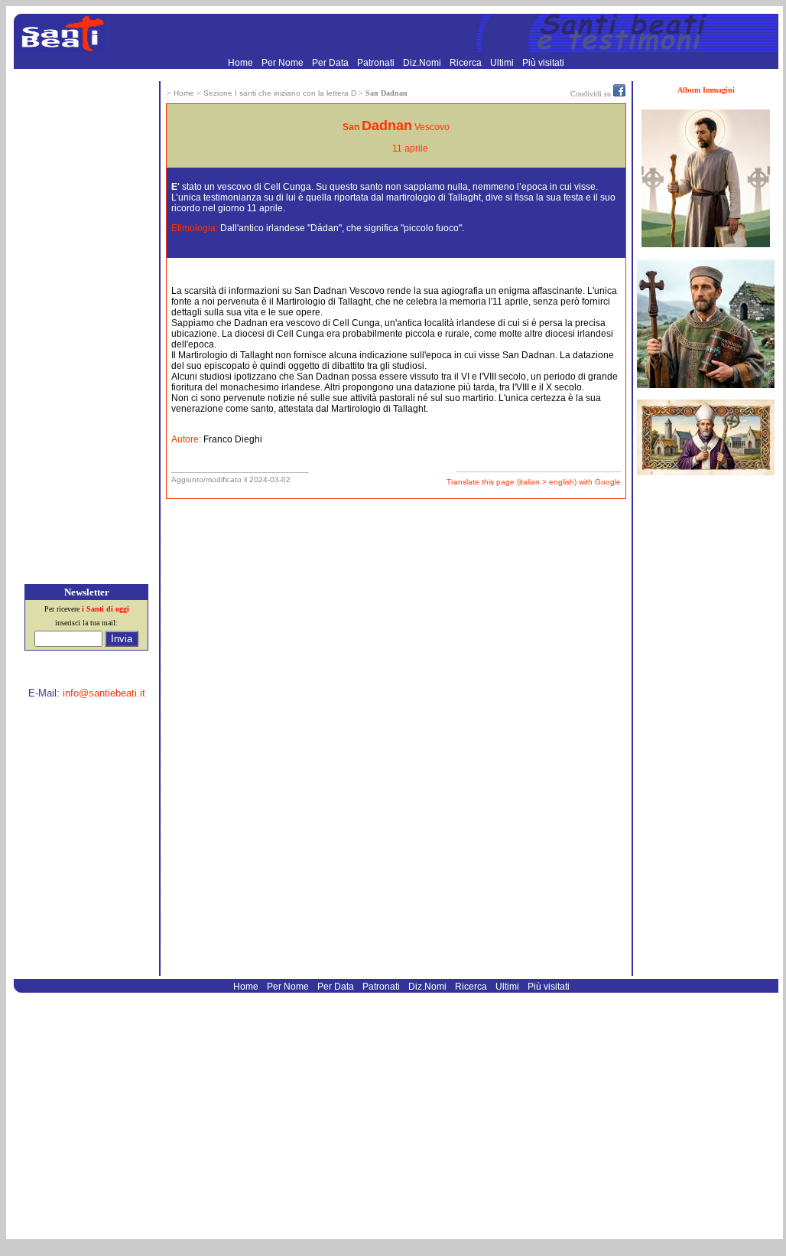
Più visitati (543, 62)
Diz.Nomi (423, 62)
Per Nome (283, 62)
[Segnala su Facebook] (619, 93)
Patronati (377, 62)
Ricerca (467, 62)
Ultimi (503, 62)
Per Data (331, 62)
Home (241, 62)
